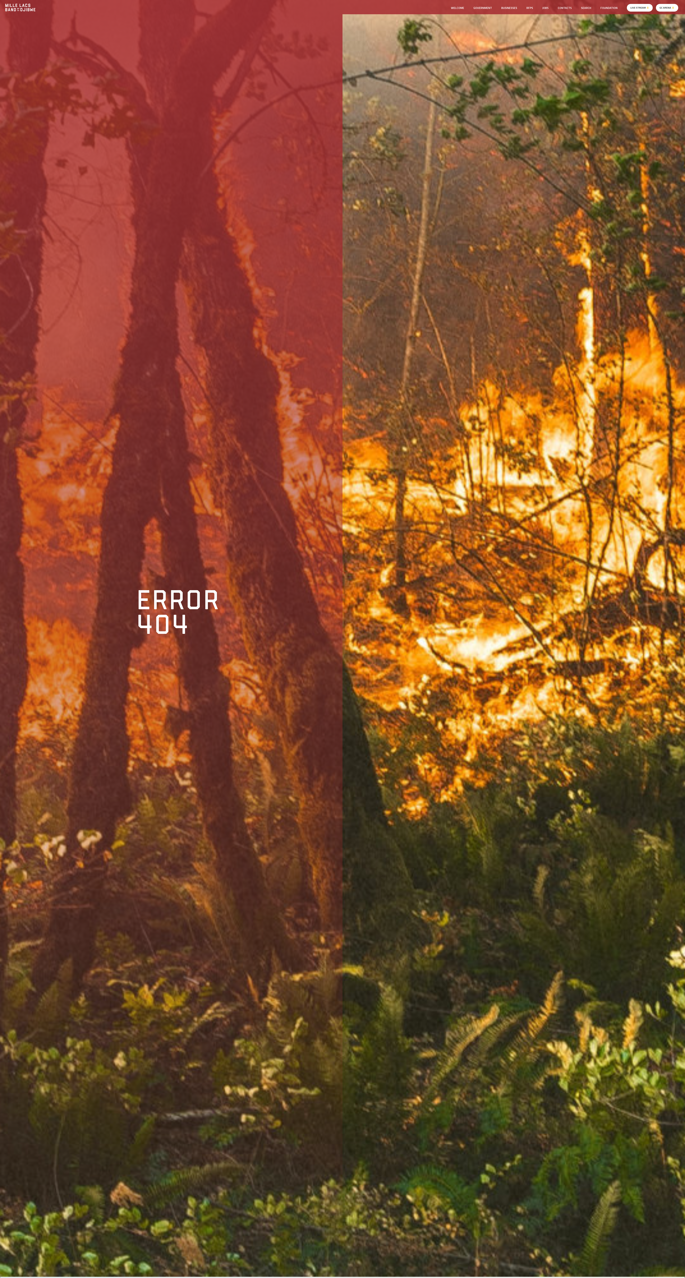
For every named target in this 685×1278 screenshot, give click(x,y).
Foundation (609, 8)
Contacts (565, 8)
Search (586, 8)
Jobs (545, 8)
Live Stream (638, 8)
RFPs (529, 8)
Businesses (509, 8)
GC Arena (665, 8)
